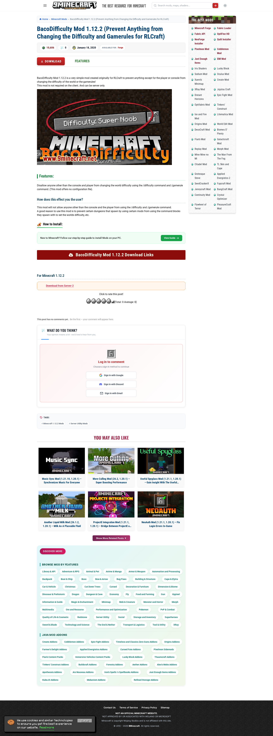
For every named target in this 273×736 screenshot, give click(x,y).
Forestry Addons (114, 664)
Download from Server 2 (60, 285)
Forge (120, 47)
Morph (175, 602)
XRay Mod (200, 89)
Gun (163, 594)
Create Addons (49, 642)
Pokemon (143, 609)
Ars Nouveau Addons (83, 672)
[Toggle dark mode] (225, 6)
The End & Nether (106, 624)
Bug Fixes (121, 579)
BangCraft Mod (224, 189)
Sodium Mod (201, 74)
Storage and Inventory (144, 617)
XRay (176, 624)
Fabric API (200, 33)
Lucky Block (223, 68)
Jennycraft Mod (203, 189)
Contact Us (110, 707)
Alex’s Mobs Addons (167, 664)
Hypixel (176, 594)
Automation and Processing (166, 571)
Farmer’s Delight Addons (54, 649)
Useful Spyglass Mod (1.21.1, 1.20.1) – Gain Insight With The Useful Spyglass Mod (160, 481)
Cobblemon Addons (74, 642)
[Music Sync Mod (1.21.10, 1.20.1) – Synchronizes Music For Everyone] (62, 461)
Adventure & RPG (70, 571)
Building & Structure (145, 579)
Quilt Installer (224, 39)
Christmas (70, 586)
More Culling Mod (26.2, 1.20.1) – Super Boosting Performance (111, 480)
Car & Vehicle (49, 586)
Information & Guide (52, 602)
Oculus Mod (223, 74)
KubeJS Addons (50, 680)
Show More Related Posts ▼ (111, 538)
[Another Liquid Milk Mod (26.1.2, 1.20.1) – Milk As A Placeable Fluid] (62, 504)
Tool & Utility (159, 624)
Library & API (48, 571)
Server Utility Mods (79, 423)
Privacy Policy (149, 707)
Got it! (84, 721)
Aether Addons (139, 664)
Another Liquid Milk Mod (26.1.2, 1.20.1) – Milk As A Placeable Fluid (62, 524)
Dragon (75, 594)
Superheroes (171, 617)
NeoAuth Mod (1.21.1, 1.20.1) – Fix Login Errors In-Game (161, 524)
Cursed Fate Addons (130, 649)
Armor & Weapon (137, 571)
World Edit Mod (225, 123)
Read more (47, 727)
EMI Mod (221, 58)
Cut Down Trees (92, 586)
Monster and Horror (153, 602)
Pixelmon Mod (202, 49)
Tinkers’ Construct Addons (55, 664)
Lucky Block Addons (132, 657)
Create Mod (223, 79)
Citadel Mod (201, 164)
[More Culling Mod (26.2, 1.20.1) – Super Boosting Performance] (111, 461)
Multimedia (48, 609)
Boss (84, 579)
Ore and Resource (75, 609)
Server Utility (102, 617)
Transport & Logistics (134, 624)
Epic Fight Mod (224, 95)
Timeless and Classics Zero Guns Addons (136, 642)
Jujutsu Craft (223, 89)
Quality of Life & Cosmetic (55, 617)
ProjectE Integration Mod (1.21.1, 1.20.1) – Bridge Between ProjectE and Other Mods (111, 524)
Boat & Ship (67, 579)
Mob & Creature (127, 602)
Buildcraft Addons (88, 664)
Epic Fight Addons (100, 642)
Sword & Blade (49, 624)
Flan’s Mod (200, 139)
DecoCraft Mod (202, 129)
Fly (127, 594)
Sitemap (165, 707)
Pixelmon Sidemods (164, 649)
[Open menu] (45, 5)
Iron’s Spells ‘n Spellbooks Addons (121, 672)
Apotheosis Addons (52, 672)
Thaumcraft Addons (164, 657)
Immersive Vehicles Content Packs (92, 657)
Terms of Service (128, 707)
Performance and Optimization (111, 609)
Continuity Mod (202, 194)
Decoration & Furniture (137, 586)
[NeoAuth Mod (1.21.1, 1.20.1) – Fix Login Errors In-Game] (161, 504)
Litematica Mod (225, 114)
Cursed (113, 586)
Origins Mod (201, 123)
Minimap (106, 602)
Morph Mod (223, 148)
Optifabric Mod (202, 104)
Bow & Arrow (101, 579)
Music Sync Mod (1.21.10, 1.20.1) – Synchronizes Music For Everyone (61, 480)
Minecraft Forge (203, 28)
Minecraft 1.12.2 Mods (53, 423)
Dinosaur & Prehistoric (53, 594)
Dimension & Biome (168, 586)
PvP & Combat (168, 609)
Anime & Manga (114, 571)
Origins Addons (172, 642)
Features (82, 61)
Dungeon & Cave (94, 594)
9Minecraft (134, 726)
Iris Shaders (201, 68)
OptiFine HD (223, 33)
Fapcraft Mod (224, 183)
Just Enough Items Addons (162, 672)
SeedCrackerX (202, 183)
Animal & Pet (92, 571)
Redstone (82, 617)
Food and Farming (145, 594)
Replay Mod (201, 148)
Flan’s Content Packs (52, 657)
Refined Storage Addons (146, 680)
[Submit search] (215, 5)
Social (121, 617)
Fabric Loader (224, 28)
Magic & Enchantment (82, 602)
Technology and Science (77, 624)
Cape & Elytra (171, 579)
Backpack (47, 579)
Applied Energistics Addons (93, 649)
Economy (114, 594)
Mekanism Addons (96, 680)
